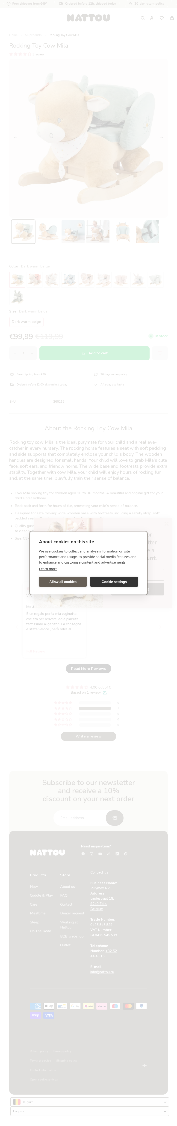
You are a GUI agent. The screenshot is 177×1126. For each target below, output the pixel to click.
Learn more (48, 568)
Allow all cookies (63, 582)
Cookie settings (114, 582)
